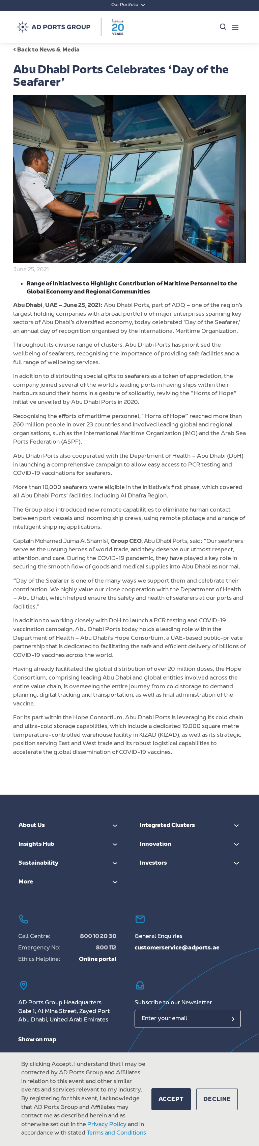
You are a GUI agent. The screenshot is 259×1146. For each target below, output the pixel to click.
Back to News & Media (48, 50)
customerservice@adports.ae (177, 948)
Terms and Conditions (116, 1133)
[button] (171, 1099)
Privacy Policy (106, 1125)
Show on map (37, 1040)
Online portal (97, 960)
